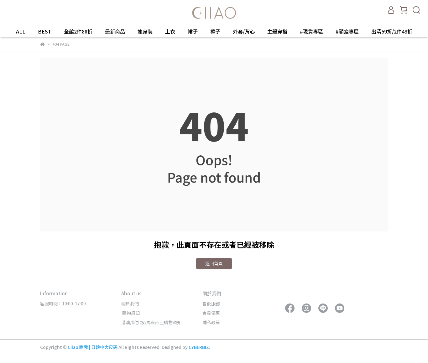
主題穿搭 (277, 31)
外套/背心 (244, 31)
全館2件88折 (78, 31)
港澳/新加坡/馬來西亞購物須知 (151, 322)
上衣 (170, 31)
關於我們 (130, 303)
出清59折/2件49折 (391, 31)
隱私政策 (211, 322)
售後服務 (211, 303)
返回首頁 (214, 263)
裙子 (193, 31)
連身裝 (145, 31)
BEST (44, 31)
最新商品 (115, 31)
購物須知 (130, 313)
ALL (20, 31)
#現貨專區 (311, 31)
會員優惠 (211, 313)
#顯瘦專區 (347, 31)
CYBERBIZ (199, 347)
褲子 (215, 31)
